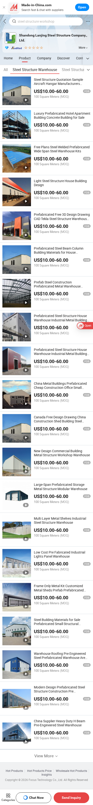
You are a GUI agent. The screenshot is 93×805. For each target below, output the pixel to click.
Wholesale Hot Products (71, 771)
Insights (46, 775)
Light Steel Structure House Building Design (60, 183)
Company (44, 58)
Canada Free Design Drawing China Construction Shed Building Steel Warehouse (60, 421)
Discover (63, 58)
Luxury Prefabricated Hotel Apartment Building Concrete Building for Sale (62, 115)
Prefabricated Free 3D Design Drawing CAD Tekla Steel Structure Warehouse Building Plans (62, 218)
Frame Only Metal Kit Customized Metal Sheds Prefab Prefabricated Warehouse (59, 590)
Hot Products (14, 771)
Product (25, 58)
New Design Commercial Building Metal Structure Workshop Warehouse (62, 453)
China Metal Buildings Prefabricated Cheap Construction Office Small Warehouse (60, 387)
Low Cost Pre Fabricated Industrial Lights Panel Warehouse (59, 554)
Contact (82, 58)
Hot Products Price (39, 771)
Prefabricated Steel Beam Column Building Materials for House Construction (58, 252)
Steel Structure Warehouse (35, 69)
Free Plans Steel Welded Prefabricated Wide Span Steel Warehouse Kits (62, 149)
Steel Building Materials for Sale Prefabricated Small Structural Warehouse (57, 623)
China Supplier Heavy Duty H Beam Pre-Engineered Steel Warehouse (59, 723)
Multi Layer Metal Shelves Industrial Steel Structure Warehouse (60, 520)
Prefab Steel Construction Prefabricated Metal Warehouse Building (57, 286)
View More (44, 756)
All (6, 69)
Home (8, 58)
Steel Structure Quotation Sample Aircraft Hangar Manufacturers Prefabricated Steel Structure (58, 83)
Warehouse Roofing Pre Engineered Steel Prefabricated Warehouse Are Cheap (60, 657)
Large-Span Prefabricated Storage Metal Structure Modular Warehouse (60, 486)
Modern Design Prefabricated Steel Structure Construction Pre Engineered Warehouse (59, 691)
